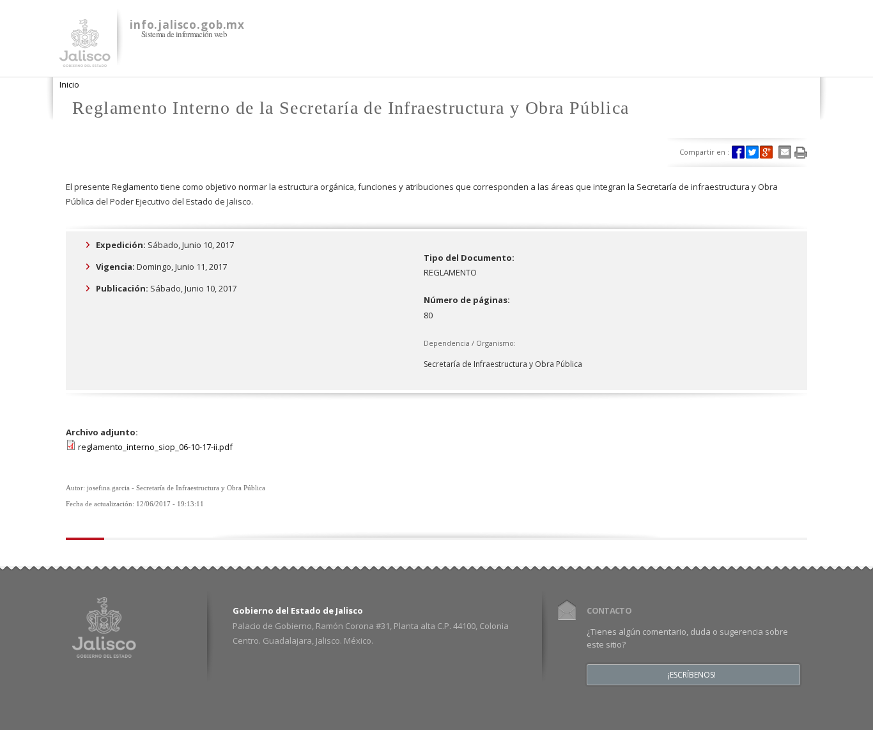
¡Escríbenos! (692, 675)
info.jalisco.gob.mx (187, 24)
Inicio (69, 84)
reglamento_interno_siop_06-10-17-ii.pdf (155, 447)
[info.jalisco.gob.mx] (85, 59)
